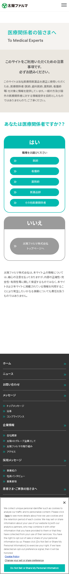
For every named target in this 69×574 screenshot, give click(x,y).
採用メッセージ (12, 460)
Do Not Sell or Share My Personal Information (34, 567)
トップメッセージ (15, 405)
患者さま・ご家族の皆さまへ (20, 489)
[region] (34, 535)
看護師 (35, 171)
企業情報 (8, 425)
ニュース (8, 374)
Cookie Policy (12, 556)
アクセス (11, 451)
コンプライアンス (15, 416)
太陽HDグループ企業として (21, 440)
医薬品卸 (35, 192)
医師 (35, 160)
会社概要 (12, 435)
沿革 (9, 411)
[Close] (64, 502)
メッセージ (9, 395)
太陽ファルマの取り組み (20, 446)
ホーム (7, 363)
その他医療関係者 (35, 202)
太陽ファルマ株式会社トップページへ (35, 246)
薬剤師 (35, 181)
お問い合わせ (11, 384)
